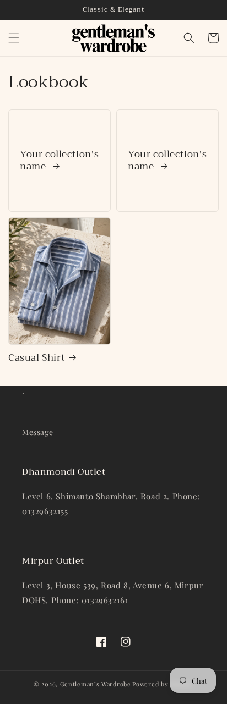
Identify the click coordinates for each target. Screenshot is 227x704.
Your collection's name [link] (59, 160)
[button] (14, 38)
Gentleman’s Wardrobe (95, 684)
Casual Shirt (36, 358)
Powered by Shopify (162, 684)
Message (37, 432)
